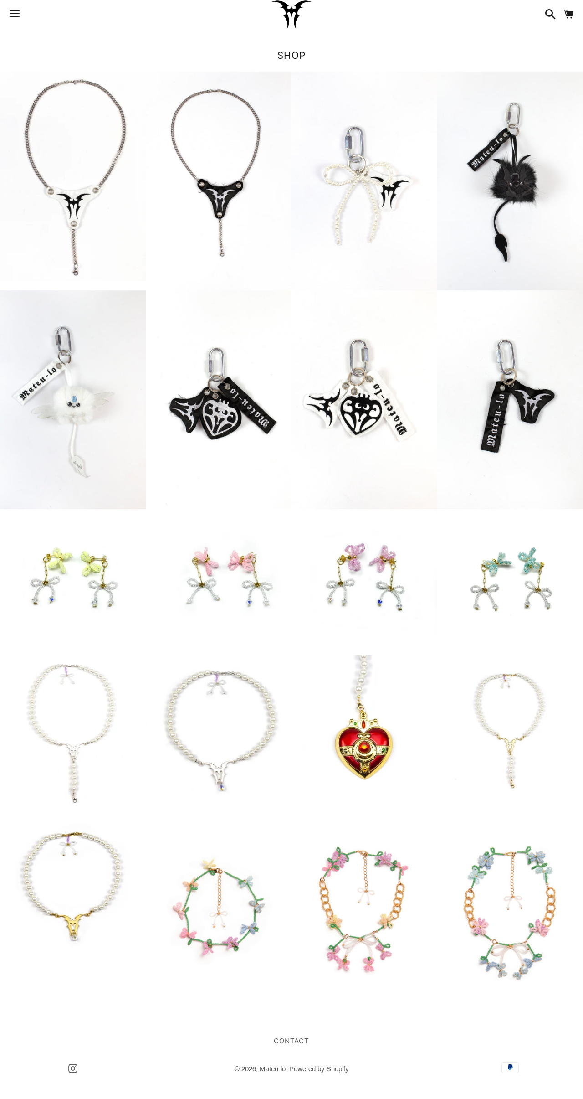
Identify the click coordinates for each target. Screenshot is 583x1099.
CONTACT (291, 1041)
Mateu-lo (273, 1069)
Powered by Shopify (319, 1069)
